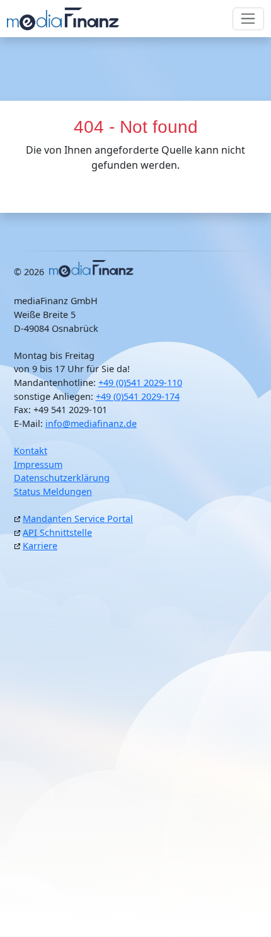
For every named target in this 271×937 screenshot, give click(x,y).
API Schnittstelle (57, 532)
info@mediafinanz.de (91, 423)
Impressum (38, 464)
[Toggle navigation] (249, 19)
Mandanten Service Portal (78, 519)
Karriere (40, 546)
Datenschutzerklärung (62, 478)
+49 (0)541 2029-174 (138, 396)
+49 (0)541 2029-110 (140, 383)
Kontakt (30, 451)
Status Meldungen (53, 491)
